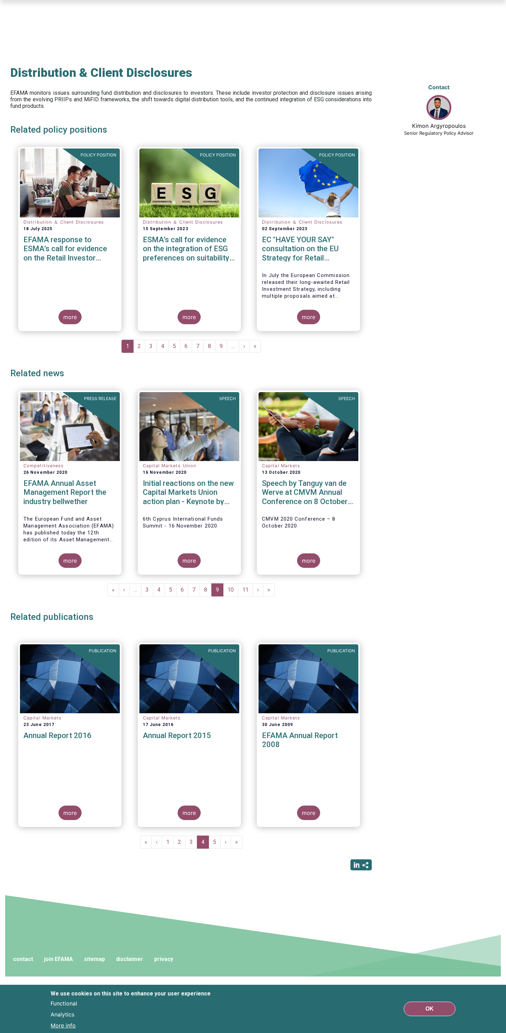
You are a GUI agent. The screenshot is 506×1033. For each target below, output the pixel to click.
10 (233, 589)
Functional (64, 1003)
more (70, 317)
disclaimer (129, 959)
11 (247, 589)
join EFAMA (58, 959)
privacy (163, 959)
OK (429, 1009)
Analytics (62, 1014)
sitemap (94, 959)
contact (23, 959)
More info (63, 1025)
